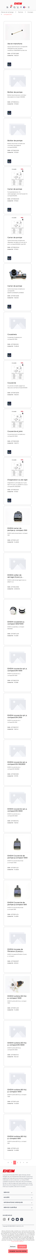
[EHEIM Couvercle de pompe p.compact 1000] (17, 844)
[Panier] (17, 7)
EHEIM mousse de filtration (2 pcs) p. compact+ (15, 950)
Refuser (13, 1246)
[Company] (7, 7)
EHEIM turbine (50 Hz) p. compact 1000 (16, 997)
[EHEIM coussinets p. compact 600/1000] (17, 610)
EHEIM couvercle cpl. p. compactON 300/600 (17, 763)
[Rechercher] (14, 7)
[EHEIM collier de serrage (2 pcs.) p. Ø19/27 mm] (17, 563)
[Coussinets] (17, 323)
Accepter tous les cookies (17, 1251)
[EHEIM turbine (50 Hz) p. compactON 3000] (17, 1031)
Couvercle (11, 383)
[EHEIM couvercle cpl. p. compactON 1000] (17, 657)
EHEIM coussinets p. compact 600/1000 (16, 623)
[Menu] (29, 7)
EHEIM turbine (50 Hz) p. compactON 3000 (16, 1044)
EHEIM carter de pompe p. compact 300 (17, 529)
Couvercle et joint (15, 431)
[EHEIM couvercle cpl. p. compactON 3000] (17, 797)
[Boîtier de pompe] (17, 80)
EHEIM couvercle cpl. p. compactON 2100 (17, 716)
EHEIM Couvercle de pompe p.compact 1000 (17, 857)
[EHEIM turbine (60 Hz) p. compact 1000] (17, 1078)
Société (6, 1197)
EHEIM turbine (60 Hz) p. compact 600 (16, 1137)
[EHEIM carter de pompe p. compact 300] (17, 516)
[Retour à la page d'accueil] (18, 3)
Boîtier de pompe (14, 92)
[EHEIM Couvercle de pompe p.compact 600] (17, 891)
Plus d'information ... (18, 1241)
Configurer (22, 1246)
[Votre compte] (21, 7)
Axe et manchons (14, 44)
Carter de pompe (14, 189)
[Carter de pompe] (17, 177)
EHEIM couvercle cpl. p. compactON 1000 (17, 670)
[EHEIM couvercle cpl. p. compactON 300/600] (17, 750)
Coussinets (12, 334)
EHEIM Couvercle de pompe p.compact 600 (17, 904)
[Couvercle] (17, 371)
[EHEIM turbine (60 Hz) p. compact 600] (17, 1125)
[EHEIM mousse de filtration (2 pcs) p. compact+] (17, 937)
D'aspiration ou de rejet (17, 480)
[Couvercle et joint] (17, 419)
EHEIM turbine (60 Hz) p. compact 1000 (16, 1091)
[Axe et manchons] (17, 32)
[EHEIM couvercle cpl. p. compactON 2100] (17, 703)
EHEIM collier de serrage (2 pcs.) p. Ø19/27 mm (14, 576)
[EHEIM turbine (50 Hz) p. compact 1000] (17, 984)
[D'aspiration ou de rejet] (17, 468)
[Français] (24, 7)
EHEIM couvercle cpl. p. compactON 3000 (17, 810)
